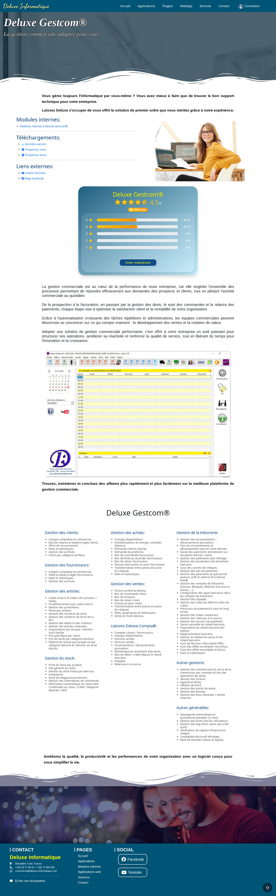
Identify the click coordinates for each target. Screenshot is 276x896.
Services (205, 6)
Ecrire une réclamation (30, 880)
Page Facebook (34, 178)
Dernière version (35, 144)
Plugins (167, 6)
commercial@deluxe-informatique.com (36, 871)
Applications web (89, 871)
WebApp (186, 6)
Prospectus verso (35, 155)
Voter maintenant (138, 263)
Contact (224, 6)
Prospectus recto (35, 149)
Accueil (125, 6)
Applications (146, 6)
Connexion (252, 6)
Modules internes (89, 866)
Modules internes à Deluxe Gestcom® (44, 126)
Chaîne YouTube (34, 173)
